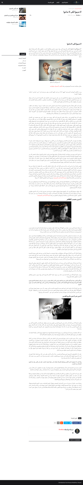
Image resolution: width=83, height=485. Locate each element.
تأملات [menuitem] (57, 2)
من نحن (24, 60)
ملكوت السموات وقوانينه (56, 86)
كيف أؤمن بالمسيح (13, 8)
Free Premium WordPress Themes (73, 482)
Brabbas (61, 429)
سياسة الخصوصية (22, 65)
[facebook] (72, 433)
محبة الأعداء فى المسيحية (59, 177)
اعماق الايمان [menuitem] (65, 2)
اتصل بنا (24, 67)
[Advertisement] (55, 29)
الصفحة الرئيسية (78, 8)
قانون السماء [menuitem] (51, 2)
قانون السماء (71, 8)
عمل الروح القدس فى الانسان (11, 15)
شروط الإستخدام (22, 63)
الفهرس (24, 70)
